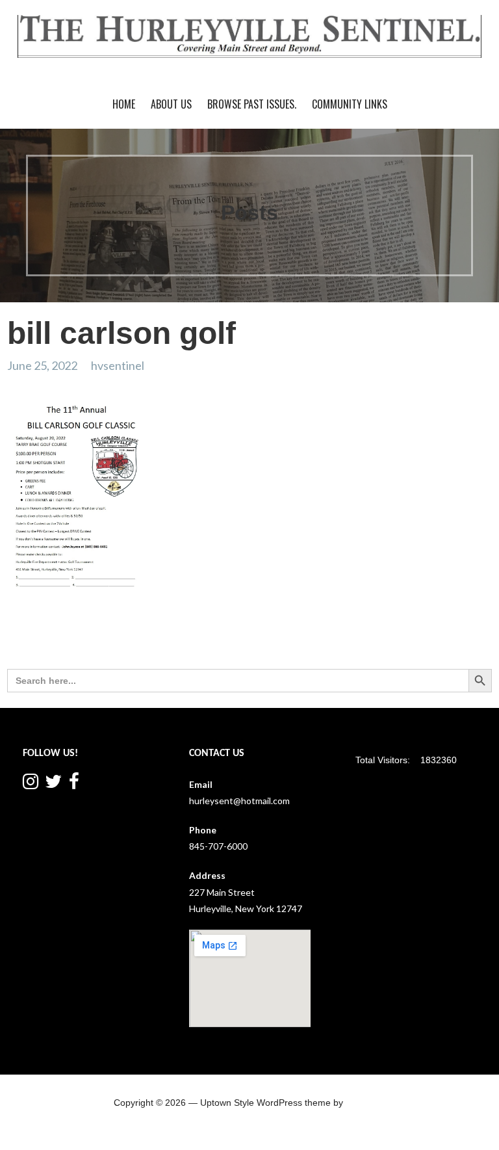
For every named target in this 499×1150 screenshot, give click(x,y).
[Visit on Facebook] (74, 784)
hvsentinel (117, 365)
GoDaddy (365, 1102)
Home (123, 104)
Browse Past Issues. (251, 104)
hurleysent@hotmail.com (239, 800)
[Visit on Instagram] (30, 784)
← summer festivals (52, 643)
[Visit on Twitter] (53, 784)
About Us (171, 104)
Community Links (349, 104)
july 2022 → (464, 643)
